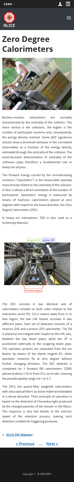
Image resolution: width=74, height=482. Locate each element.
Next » (52, 443)
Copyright (28, 474)
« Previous (25, 443)
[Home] (9, 19)
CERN (8, 4)
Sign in (60, 4)
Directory (68, 4)
